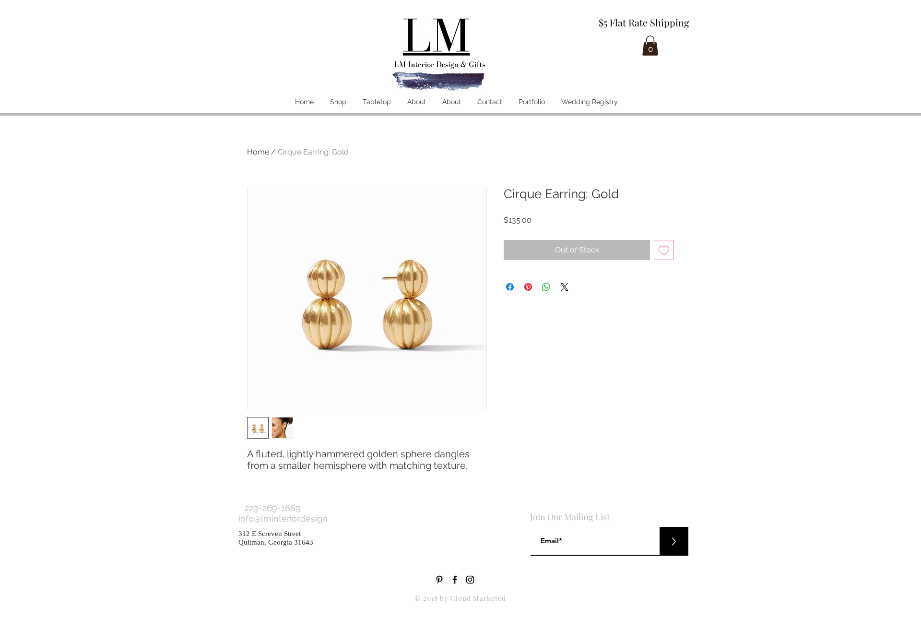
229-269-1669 (273, 508)
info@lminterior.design (284, 518)
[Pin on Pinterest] (528, 287)
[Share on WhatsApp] (546, 287)
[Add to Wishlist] (664, 250)
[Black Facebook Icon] (454, 579)
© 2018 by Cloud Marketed (460, 598)
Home (258, 151)
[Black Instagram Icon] (470, 579)
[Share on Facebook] (510, 287)
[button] (650, 46)
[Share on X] (564, 287)
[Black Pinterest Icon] (439, 579)
